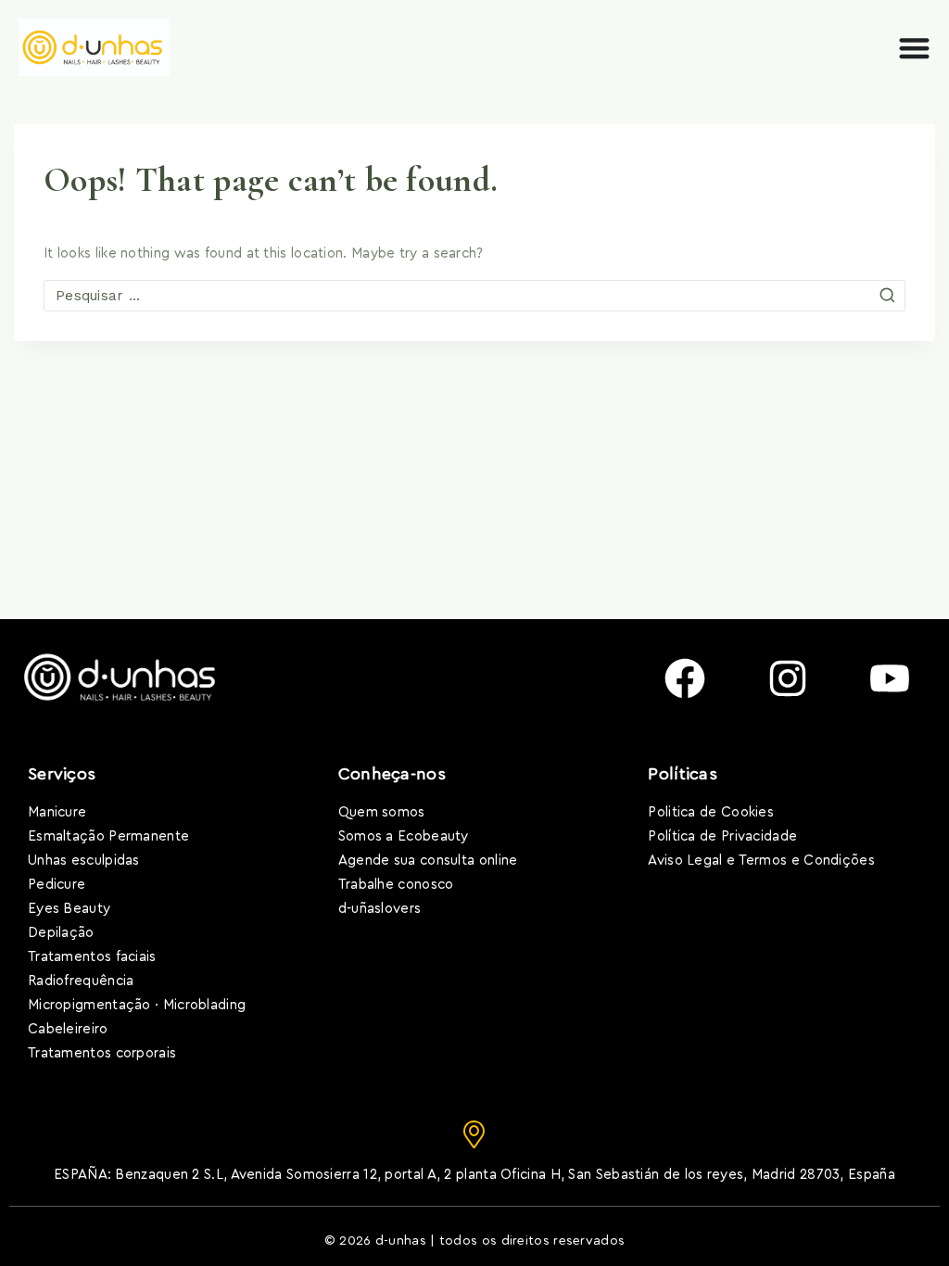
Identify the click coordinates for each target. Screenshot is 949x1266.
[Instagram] (788, 678)
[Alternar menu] (914, 48)
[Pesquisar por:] (474, 296)
